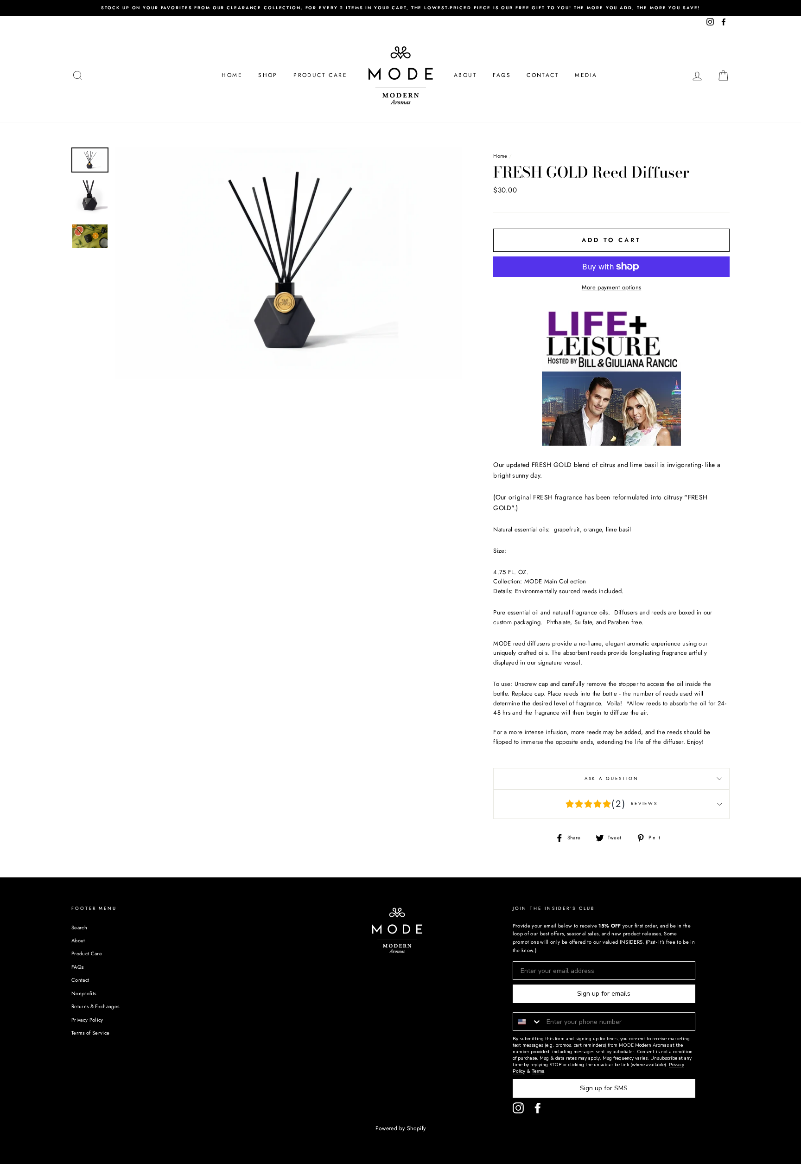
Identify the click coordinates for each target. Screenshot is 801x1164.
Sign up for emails (603, 993)
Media (586, 75)
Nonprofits (83, 993)
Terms (538, 1071)
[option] (400, 8)
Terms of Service (90, 1032)
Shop (268, 75)
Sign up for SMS (604, 1088)
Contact (543, 75)
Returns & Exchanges (95, 1006)
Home (232, 75)
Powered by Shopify (400, 1128)
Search (79, 927)
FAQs (502, 75)
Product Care (320, 75)
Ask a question (612, 778)
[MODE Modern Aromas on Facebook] (537, 1107)
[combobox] (527, 1021)
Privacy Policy (87, 1019)
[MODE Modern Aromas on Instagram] (518, 1107)
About (465, 75)
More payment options (612, 287)
